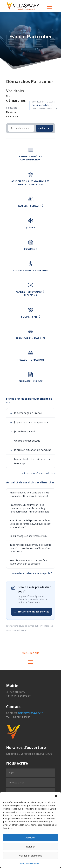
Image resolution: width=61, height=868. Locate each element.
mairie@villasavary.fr (30, 713)
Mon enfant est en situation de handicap (30, 461)
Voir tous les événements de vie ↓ (38, 473)
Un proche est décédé (25, 440)
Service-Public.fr (42, 105)
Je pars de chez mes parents (29, 422)
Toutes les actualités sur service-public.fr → (33, 573)
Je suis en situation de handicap (30, 450)
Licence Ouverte (18, 630)
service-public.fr (35, 625)
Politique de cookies (29, 863)
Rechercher (44, 128)
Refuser (30, 846)
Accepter (31, 837)
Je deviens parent (22, 431)
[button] (56, 796)
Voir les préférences (30, 855)
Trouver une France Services (33, 611)
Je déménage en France (26, 413)
